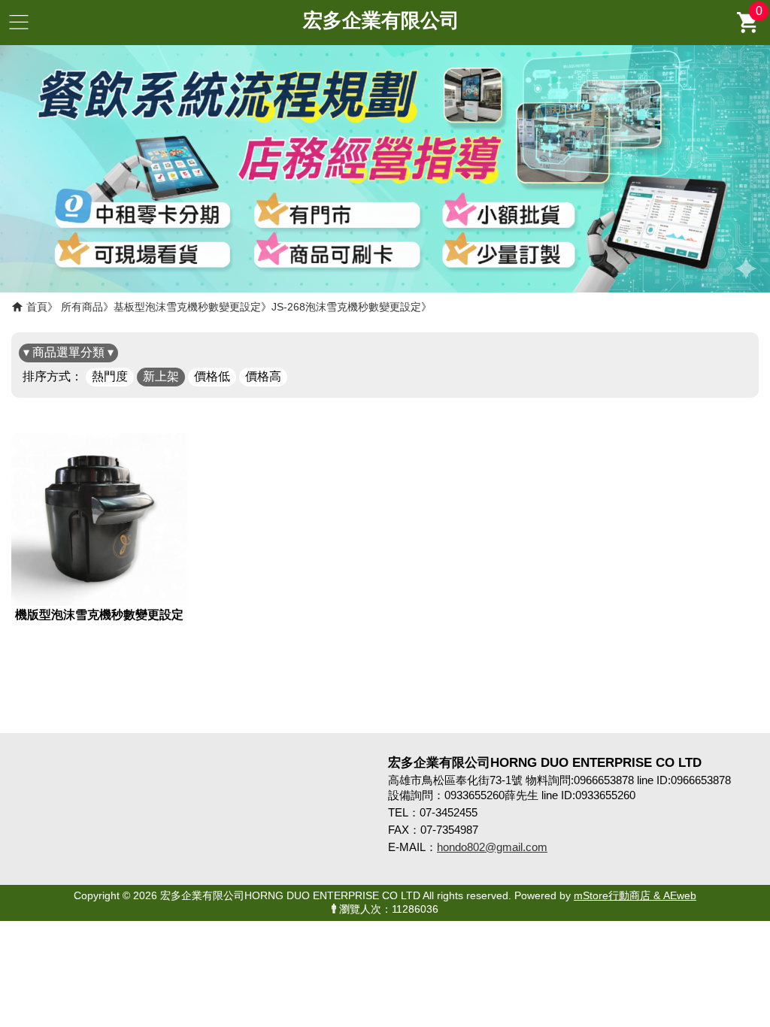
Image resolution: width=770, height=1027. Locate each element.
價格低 (212, 376)
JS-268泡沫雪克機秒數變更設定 (346, 307)
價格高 (263, 376)
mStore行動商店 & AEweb (635, 895)
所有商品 (82, 307)
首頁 (36, 307)
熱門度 (110, 376)
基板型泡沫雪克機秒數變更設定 (187, 307)
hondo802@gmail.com (492, 847)
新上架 (161, 376)
